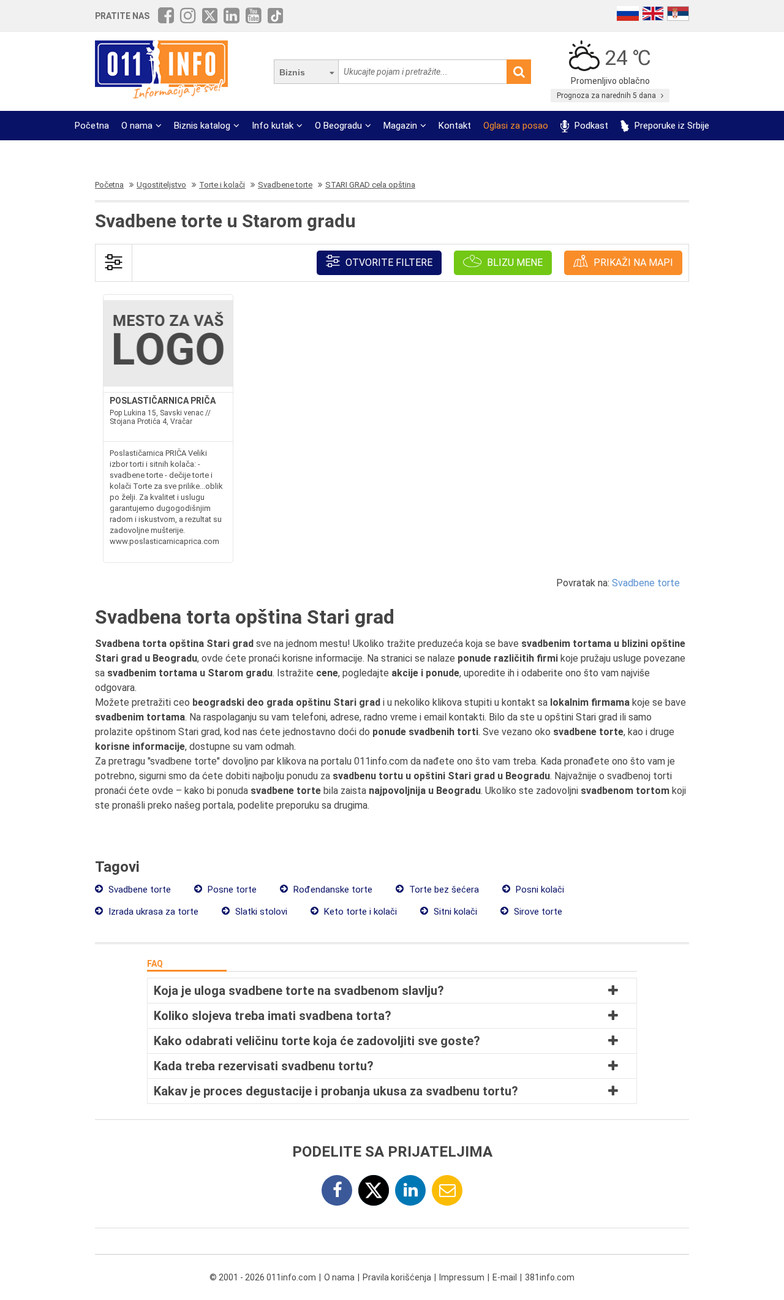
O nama (137, 125)
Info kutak (272, 125)
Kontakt (455, 125)
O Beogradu (338, 125)
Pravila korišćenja (397, 1277)
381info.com (550, 1277)
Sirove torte (536, 911)
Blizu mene (513, 262)
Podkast (590, 125)
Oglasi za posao (515, 125)
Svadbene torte (646, 583)
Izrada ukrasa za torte (152, 911)
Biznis (292, 72)
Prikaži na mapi (632, 262)
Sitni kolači (454, 911)
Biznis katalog (202, 125)
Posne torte (231, 889)
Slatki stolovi (260, 911)
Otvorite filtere (387, 262)
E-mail (504, 1277)
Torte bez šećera (443, 889)
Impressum (461, 1277)
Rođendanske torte (331, 889)
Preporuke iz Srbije (670, 125)
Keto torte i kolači (359, 911)
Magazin (400, 125)
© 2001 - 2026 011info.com (262, 1277)
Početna (92, 125)
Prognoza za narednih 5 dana (607, 95)
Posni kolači (538, 889)
